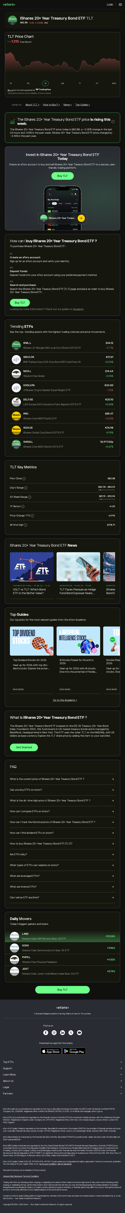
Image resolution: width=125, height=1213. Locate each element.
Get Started (24, 747)
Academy (78, 309)
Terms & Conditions (31, 1176)
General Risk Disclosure (12, 1176)
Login (110, 4)
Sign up (10, 90)
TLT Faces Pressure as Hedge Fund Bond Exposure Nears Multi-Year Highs (78, 591)
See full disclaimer (64, 1164)
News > (68, 104)
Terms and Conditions (48, 1164)
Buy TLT (62, 175)
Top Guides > (82, 104)
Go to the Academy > (65, 700)
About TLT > (32, 104)
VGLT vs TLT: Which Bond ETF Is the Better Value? (29, 591)
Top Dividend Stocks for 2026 (29, 660)
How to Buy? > (51, 104)
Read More (18, 689)
